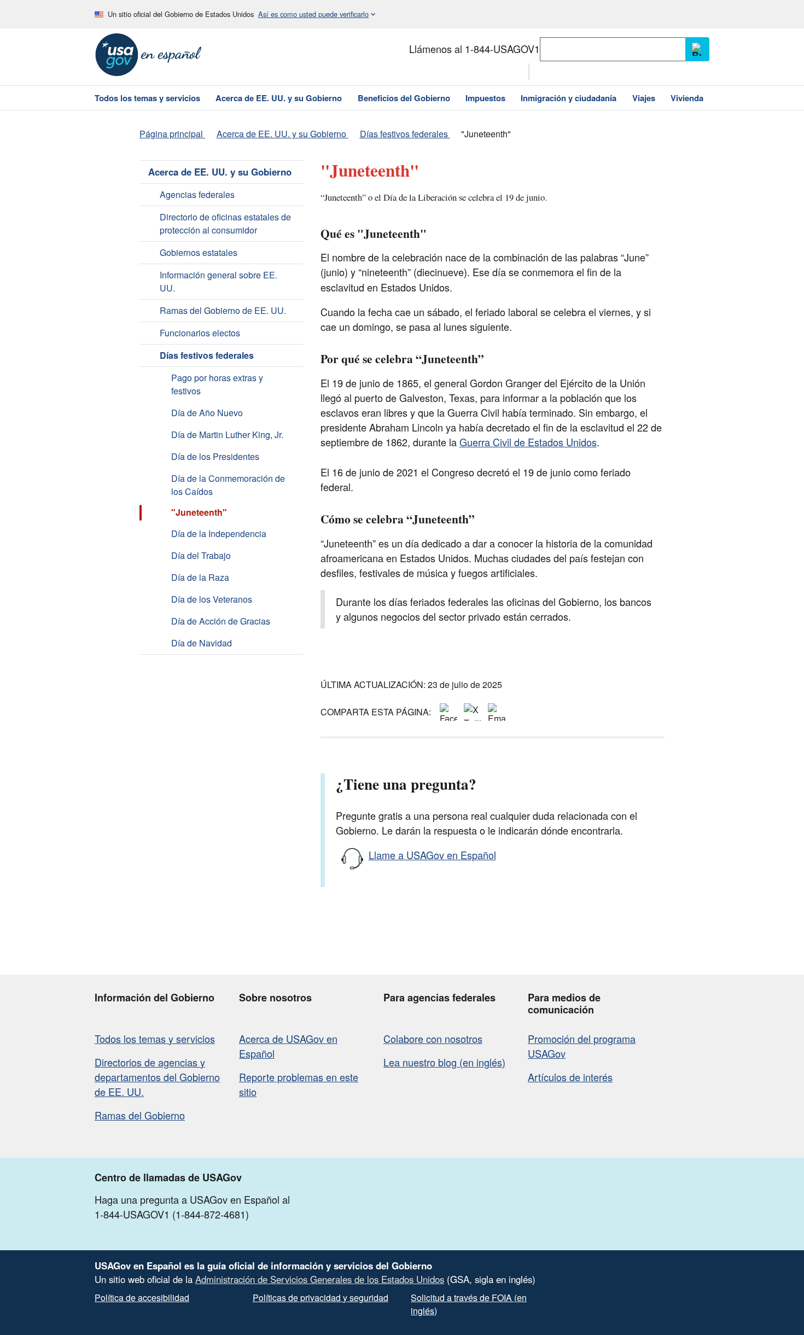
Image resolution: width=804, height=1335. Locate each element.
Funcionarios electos (200, 333)
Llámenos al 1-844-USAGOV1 (474, 49)
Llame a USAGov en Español (432, 855)
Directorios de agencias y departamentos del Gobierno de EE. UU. (157, 1077)
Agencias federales (197, 194)
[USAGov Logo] (148, 55)
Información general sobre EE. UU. (218, 281)
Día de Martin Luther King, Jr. (227, 434)
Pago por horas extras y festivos (217, 384)
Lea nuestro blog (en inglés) (444, 1062)
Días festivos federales (207, 355)
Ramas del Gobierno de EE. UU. (223, 310)
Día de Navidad (201, 643)
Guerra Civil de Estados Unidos (528, 442)
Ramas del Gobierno (140, 1115)
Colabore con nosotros (432, 1038)
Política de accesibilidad (142, 1297)
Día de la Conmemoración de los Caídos (228, 485)
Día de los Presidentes (215, 456)
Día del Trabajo (201, 555)
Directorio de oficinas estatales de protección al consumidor (225, 223)
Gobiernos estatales (198, 252)
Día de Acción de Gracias (220, 621)
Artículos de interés (570, 1077)
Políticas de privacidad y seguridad (320, 1297)
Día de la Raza (200, 577)
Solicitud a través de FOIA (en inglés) (469, 1304)
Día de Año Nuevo (207, 412)
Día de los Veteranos (211, 599)
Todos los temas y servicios (155, 1038)
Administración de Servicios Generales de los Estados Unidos (319, 1279)
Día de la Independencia (218, 533)
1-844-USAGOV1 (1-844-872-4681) (172, 1214)
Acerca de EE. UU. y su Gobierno (220, 171)
